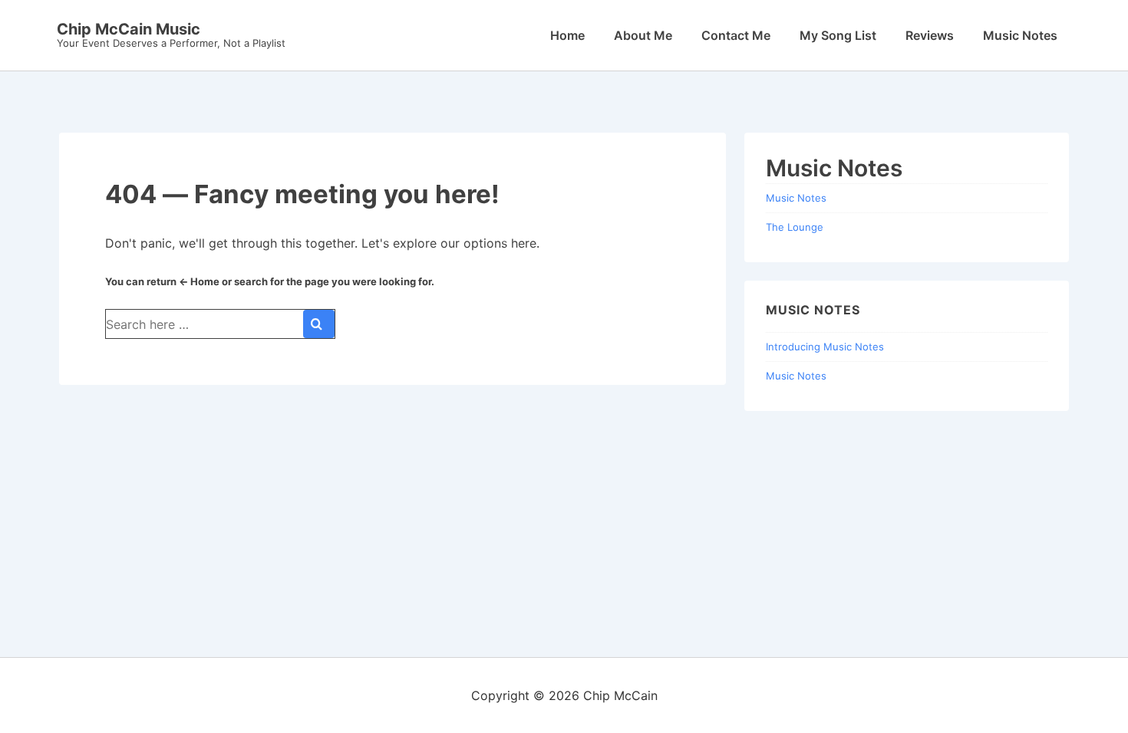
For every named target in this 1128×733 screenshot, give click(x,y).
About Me (643, 35)
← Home (199, 281)
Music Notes (1020, 35)
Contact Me (735, 35)
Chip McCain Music (128, 29)
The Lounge (794, 227)
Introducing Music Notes (825, 346)
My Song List (838, 35)
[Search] (319, 324)
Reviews (929, 35)
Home (567, 35)
